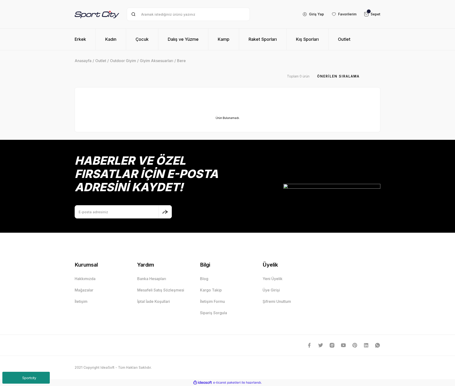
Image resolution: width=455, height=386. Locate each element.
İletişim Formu (212, 301)
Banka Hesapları (151, 278)
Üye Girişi (271, 290)
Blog (204, 278)
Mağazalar (84, 290)
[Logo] (97, 14)
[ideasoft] (202, 382)
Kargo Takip (211, 290)
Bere (181, 60)
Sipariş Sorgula (213, 312)
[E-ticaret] (227, 383)
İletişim (81, 301)
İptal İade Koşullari (153, 301)
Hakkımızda (85, 278)
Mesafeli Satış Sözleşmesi (160, 290)
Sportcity (29, 378)
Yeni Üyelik (272, 278)
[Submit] (165, 211)
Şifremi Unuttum (277, 301)
